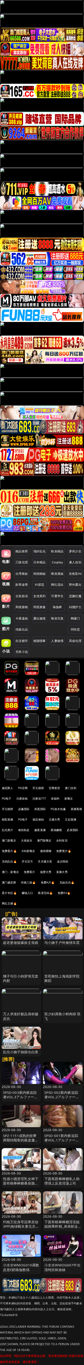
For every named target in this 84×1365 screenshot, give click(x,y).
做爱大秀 (46, 872)
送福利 (55, 798)
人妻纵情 (57, 641)
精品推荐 (21, 551)
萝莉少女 (75, 551)
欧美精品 (57, 551)
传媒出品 (21, 629)
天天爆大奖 (45, 861)
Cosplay (57, 562)
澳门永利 (70, 788)
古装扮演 (21, 596)
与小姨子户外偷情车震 (62, 942)
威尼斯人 (7, 788)
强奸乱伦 (39, 551)
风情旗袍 (21, 607)
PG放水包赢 (58, 809)
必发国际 (72, 830)
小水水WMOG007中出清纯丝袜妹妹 (62, 1267)
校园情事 (39, 641)
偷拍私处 (24, 830)
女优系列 (39, 596)
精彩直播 (7, 819)
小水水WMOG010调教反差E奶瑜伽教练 (21, 1267)
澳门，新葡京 (10, 872)
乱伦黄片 (7, 830)
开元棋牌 (38, 788)
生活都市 (21, 641)
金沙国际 (62, 861)
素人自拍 (75, 562)
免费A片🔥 (48, 882)
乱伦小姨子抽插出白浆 (20, 1052)
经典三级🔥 (28, 882)
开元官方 (27, 861)
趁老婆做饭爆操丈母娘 (20, 942)
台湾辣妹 (21, 574)
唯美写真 (57, 618)
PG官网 (23, 788)
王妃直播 (70, 819)
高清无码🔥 (45, 893)
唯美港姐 (57, 574)
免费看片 (29, 872)
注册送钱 (22, 798)
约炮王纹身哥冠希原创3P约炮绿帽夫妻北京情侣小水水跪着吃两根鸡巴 (21, 1228)
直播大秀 (62, 872)
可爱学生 (57, 596)
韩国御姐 (39, 574)
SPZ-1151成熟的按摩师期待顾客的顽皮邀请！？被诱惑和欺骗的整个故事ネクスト (20, 1142)
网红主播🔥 (9, 903)
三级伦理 (21, 562)
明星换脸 (39, 607)
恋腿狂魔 (75, 596)
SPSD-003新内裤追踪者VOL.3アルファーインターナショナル (20, 1097)
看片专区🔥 (9, 893)
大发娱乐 (26, 840)
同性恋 (75, 629)
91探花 (39, 584)
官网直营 (54, 788)
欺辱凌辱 (21, 584)
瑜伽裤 (57, 607)
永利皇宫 (62, 840)
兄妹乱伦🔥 (67, 882)
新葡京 (68, 798)
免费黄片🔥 (63, 851)
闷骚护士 (75, 607)
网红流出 (57, 584)
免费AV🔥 (64, 893)
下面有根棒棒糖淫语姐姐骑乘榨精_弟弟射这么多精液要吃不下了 (62, 1226)
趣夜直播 (40, 830)
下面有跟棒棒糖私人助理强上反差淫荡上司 (62, 1180)
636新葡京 (28, 851)
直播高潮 (76, 809)
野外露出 (75, 584)
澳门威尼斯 (9, 882)
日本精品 (39, 562)
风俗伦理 (75, 641)
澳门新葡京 (9, 840)
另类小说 (21, 652)
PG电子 (6, 798)
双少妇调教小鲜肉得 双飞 (62, 1016)
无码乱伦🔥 (9, 861)
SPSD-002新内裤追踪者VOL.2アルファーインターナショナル (61, 1097)
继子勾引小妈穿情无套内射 (20, 978)
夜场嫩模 (56, 830)
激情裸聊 (46, 851)
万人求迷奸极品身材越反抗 (20, 1016)
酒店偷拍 (38, 819)
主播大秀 (54, 819)
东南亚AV (75, 574)
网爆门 (75, 618)
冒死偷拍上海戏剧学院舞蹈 (62, 978)
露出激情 (39, 618)
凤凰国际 (40, 809)
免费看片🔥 (9, 851)
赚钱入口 (27, 893)
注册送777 (39, 798)
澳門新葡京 (44, 840)
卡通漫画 (21, 618)
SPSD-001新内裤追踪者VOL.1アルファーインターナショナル (61, 1140)
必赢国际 (24, 809)
